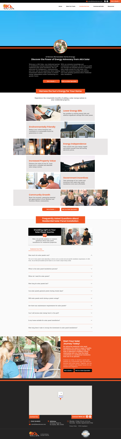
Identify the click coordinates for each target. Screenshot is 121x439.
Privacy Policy (73, 426)
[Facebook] (105, 1)
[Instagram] (107, 1)
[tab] (36, 249)
